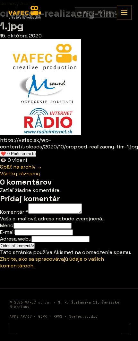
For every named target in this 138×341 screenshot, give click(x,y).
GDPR (42, 316)
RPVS (58, 316)
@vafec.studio (83, 316)
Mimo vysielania (104, 12)
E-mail (7, 232)
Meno (6, 225)
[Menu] (124, 12)
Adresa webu (15, 238)
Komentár (14, 212)
